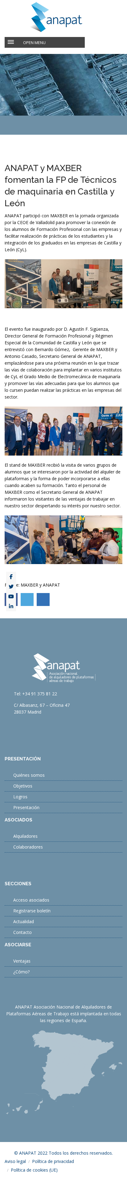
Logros (20, 797)
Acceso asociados (31, 900)
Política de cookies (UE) (34, 1170)
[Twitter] (11, 587)
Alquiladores (25, 836)
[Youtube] (11, 596)
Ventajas (22, 961)
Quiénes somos (29, 775)
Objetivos (22, 786)
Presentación (26, 807)
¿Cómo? (21, 972)
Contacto (22, 932)
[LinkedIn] (11, 606)
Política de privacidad (53, 1161)
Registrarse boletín (32, 911)
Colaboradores (28, 847)
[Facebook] (11, 577)
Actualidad (23, 921)
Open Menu (34, 42)
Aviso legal (15, 1161)
